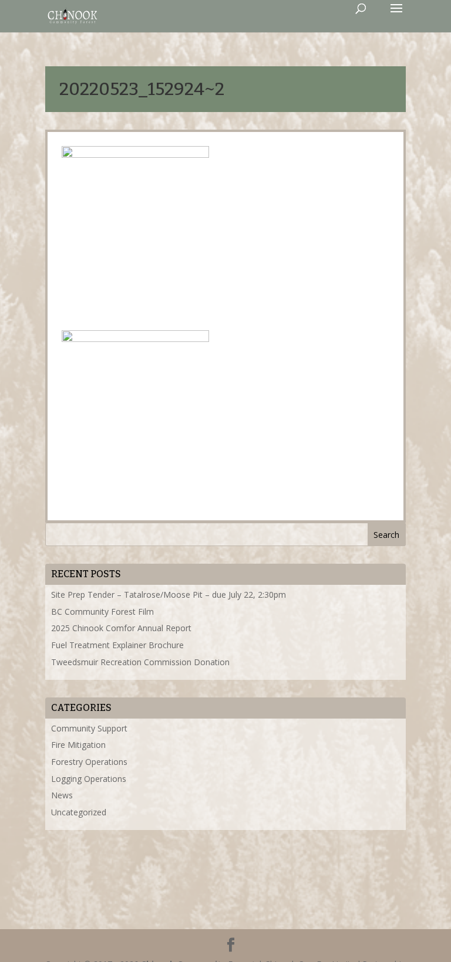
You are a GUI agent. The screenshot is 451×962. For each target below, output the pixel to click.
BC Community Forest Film (102, 611)
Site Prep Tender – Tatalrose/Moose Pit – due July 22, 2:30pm (168, 594)
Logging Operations (88, 778)
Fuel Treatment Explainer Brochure (117, 645)
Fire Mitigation (78, 744)
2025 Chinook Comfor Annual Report (121, 628)
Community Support (89, 728)
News (62, 795)
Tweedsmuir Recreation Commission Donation (140, 662)
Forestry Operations (89, 761)
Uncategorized (78, 812)
